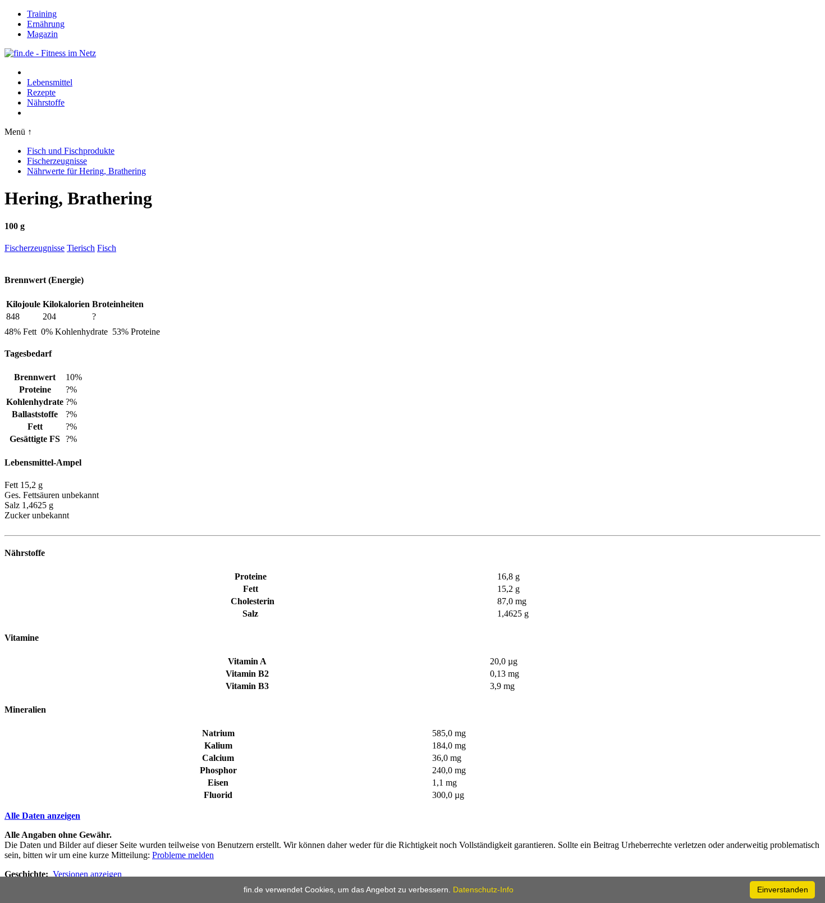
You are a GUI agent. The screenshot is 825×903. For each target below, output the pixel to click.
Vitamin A (247, 661)
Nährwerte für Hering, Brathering (86, 171)
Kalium (218, 745)
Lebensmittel (49, 82)
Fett (250, 589)
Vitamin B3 (247, 686)
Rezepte (41, 92)
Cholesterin (252, 601)
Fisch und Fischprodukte (70, 151)
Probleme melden (183, 855)
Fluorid (218, 795)
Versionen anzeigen (87, 874)
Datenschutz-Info (483, 889)
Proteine (251, 576)
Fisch (106, 248)
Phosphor (218, 770)
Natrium (218, 733)
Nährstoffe (46, 102)
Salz (250, 613)
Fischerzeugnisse (57, 161)
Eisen (218, 782)
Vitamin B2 (247, 673)
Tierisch (81, 248)
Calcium (218, 758)
